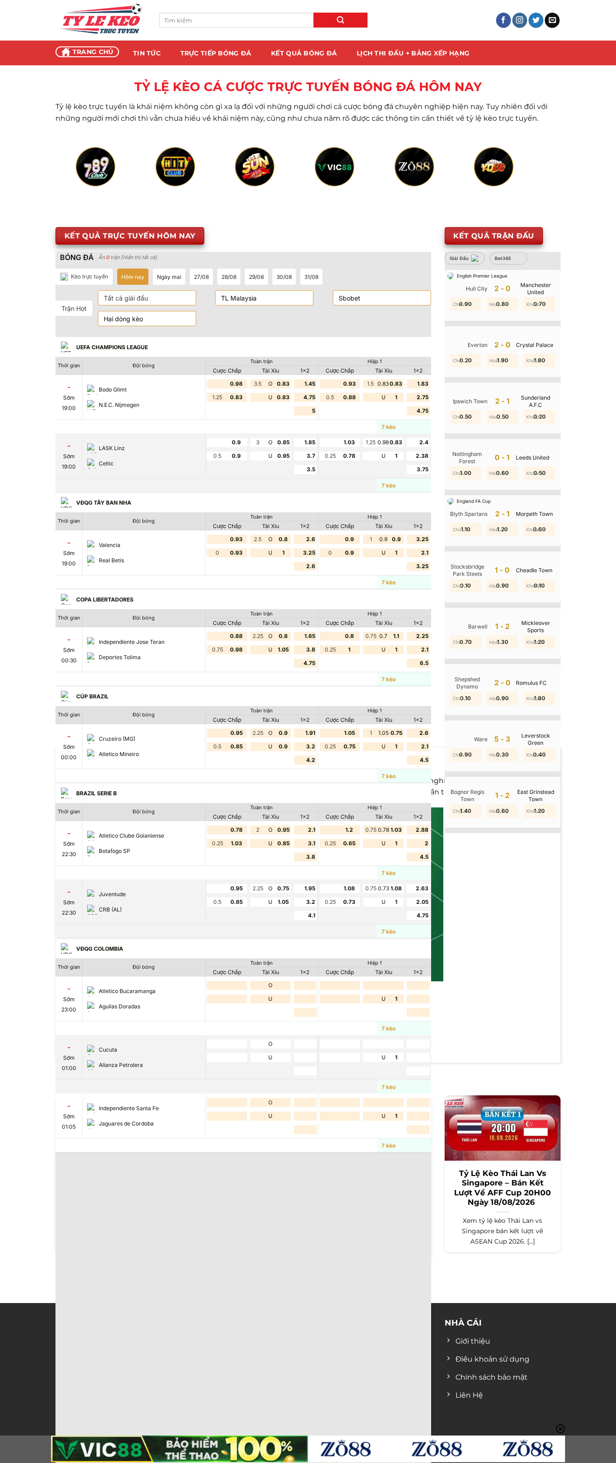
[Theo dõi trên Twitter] (536, 20)
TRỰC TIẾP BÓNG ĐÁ (216, 53)
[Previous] (90, 177)
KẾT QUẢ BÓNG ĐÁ (304, 53)
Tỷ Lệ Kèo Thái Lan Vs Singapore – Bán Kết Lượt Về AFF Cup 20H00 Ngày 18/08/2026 (502, 1188)
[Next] (526, 177)
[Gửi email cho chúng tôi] (552, 20)
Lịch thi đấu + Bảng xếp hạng (413, 53)
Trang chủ (93, 52)
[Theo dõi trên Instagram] (519, 20)
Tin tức (147, 53)
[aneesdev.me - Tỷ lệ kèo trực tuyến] (100, 20)
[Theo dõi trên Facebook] (503, 20)
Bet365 (503, 258)
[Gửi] (340, 20)
